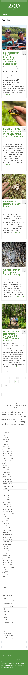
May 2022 (6, 551)
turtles (19, 168)
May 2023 (6, 523)
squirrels (3, 422)
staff (7, 422)
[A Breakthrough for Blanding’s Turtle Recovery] (14, 254)
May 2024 (6, 495)
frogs (2, 412)
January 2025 (7, 477)
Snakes (16, 345)
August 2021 (7, 569)
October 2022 (7, 539)
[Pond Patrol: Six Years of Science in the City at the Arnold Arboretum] (14, 114)
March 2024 (7, 500)
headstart (22, 412)
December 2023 (8, 507)
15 (15, 381)
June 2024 (6, 493)
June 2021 (6, 574)
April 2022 (6, 553)
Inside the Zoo (8, 598)
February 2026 (7, 447)
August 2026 (7, 433)
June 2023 (6, 521)
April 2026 (6, 442)
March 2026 (7, 444)
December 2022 (8, 535)
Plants (10, 345)
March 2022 (7, 556)
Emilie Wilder (7, 277)
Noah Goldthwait (8, 209)
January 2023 (7, 532)
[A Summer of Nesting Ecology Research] (14, 186)
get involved (13, 168)
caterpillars (20, 405)
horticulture (5, 415)
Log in (5, 631)
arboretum (12, 403)
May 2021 (6, 576)
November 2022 (8, 537)
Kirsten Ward (7, 138)
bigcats (17, 403)
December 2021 (8, 560)
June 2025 (6, 465)
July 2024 (6, 491)
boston (9, 168)
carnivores (16, 405)
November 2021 (8, 563)
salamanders (14, 419)
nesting (9, 417)
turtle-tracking (8, 236)
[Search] (24, 1)
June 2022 (6, 549)
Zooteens (22, 424)
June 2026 (6, 437)
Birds (5, 587)
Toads (5, 617)
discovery (13, 409)
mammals (23, 414)
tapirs (10, 421)
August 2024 (7, 488)
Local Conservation (9, 606)
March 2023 (7, 528)
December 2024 (8, 479)
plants (23, 417)
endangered (20, 409)
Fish (4, 590)
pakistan (14, 417)
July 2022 (6, 546)
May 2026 (6, 440)
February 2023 (7, 530)
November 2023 (8, 509)
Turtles (13, 68)
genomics (7, 412)
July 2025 (6, 463)
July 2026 (6, 435)
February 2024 (7, 502)
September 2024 (8, 486)
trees (12, 422)
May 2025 (6, 467)
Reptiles (10, 68)
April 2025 (6, 470)
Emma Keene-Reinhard (9, 66)
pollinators (3, 419)
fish (24, 410)
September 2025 (8, 458)
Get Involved (7, 596)
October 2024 (7, 484)
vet (16, 424)
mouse (2, 417)
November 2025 (8, 453)
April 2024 (6, 498)
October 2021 (7, 565)
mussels (6, 417)
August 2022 (7, 544)
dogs (16, 409)
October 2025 (7, 456)
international (15, 414)
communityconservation (6, 409)
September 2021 (8, 567)
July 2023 (6, 518)
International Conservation (12, 601)
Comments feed (8, 635)
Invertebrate (7, 604)
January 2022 (7, 558)
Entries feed (7, 633)
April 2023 (6, 525)
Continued (6, 94)
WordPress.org (8, 638)
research (9, 419)
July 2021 (6, 572)
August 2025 (7, 460)
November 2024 (8, 481)
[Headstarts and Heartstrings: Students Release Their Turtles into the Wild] (14, 316)
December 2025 (8, 451)
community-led (14, 407)
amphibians (5, 403)
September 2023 (8, 514)
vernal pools (12, 424)
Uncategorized (8, 622)
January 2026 (7, 449)
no (12, 417)
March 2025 (7, 472)
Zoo (19, 424)
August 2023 (7, 516)
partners (19, 417)
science (16, 168)
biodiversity (5, 168)
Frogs (18, 138)
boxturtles (11, 405)
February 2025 (7, 474)
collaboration (7, 407)
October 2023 (7, 511)
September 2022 (8, 542)
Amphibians (7, 585)
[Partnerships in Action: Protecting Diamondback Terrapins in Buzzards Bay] (14, 37)
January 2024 (7, 505)
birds (3, 405)
